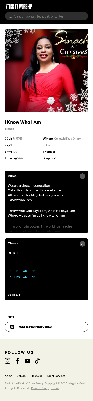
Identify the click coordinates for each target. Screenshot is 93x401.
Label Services (56, 376)
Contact (21, 376)
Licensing (37, 376)
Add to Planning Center (35, 327)
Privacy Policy (40, 388)
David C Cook (26, 383)
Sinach (9, 128)
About (8, 376)
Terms (55, 388)
